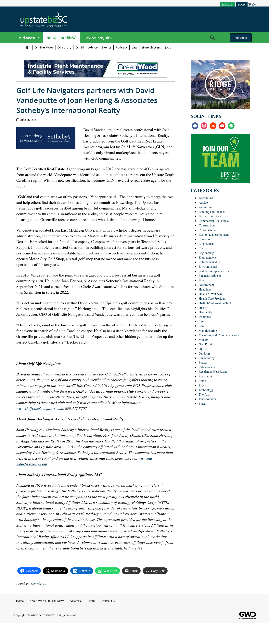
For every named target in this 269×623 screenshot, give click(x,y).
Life (201, 326)
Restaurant (205, 376)
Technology (206, 390)
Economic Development (214, 234)
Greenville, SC (38, 583)
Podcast (121, 47)
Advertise (76, 601)
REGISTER (227, 4)
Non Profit (205, 344)
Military (204, 339)
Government (206, 285)
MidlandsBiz (28, 37)
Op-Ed (79, 47)
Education (205, 239)
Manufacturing (208, 330)
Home (20, 601)
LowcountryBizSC (99, 37)
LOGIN (242, 4)
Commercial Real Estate (214, 221)
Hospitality (205, 312)
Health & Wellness (210, 294)
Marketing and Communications (219, 335)
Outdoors (204, 353)
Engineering (206, 253)
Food (202, 280)
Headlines (205, 289)
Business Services (210, 216)
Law (134, 47)
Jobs (168, 47)
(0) (253, 4)
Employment (206, 243)
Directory (64, 47)
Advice (93, 47)
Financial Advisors (210, 275)
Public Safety (207, 367)
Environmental (208, 266)
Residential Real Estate (213, 371)
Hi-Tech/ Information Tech (215, 303)
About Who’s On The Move (46, 601)
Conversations (207, 230)
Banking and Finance (212, 212)
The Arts (204, 394)
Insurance (205, 317)
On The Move (44, 47)
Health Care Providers (212, 298)
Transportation (208, 399)
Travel (202, 403)
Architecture (206, 207)
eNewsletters (151, 47)
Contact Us (108, 601)
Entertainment (207, 257)
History (203, 307)
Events (106, 47)
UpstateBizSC (64, 37)
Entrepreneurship (209, 262)
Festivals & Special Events (215, 271)
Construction (207, 225)
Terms (91, 601)
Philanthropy (207, 358)
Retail (202, 381)
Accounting (206, 198)
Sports (203, 385)
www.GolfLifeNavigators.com (39, 408)
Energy (203, 248)
